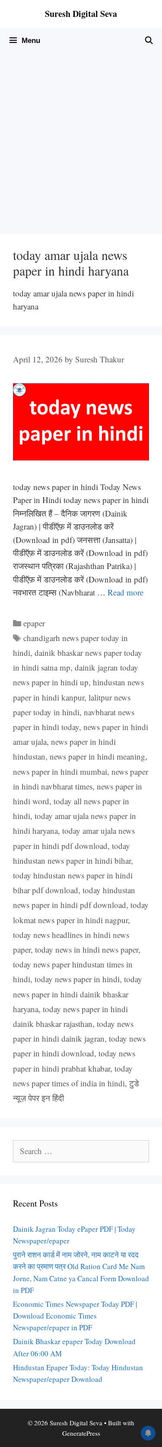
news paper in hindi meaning (97, 756)
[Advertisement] (81, 139)
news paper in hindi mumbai (60, 771)
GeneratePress (81, 1433)
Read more (125, 592)
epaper (34, 623)
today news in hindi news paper (86, 949)
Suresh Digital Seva (81, 13)
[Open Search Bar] (148, 41)
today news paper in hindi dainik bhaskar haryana (77, 993)
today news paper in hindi (77, 978)
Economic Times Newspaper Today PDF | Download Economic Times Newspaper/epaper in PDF (75, 1315)
